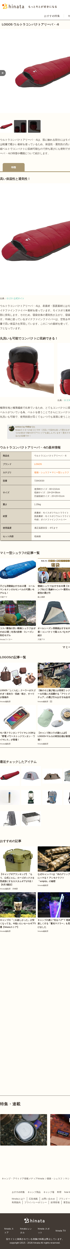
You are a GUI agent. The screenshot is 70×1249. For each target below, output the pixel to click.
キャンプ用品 (34, 1192)
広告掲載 (33, 1199)
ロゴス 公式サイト (15, 298)
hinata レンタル (26, 1231)
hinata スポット (44, 1231)
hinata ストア (9, 1231)
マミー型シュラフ (60, 472)
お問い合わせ (48, 1199)
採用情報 (55, 1202)
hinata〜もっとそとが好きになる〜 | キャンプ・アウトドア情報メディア (35, 1220)
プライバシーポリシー (35, 1202)
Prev (3, 73)
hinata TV (61, 1231)
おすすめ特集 (52, 16)
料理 (59, 1192)
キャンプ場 (48, 1192)
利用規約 (16, 1202)
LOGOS (38, 464)
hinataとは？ (18, 1199)
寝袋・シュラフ (41, 472)
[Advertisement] (35, 970)
